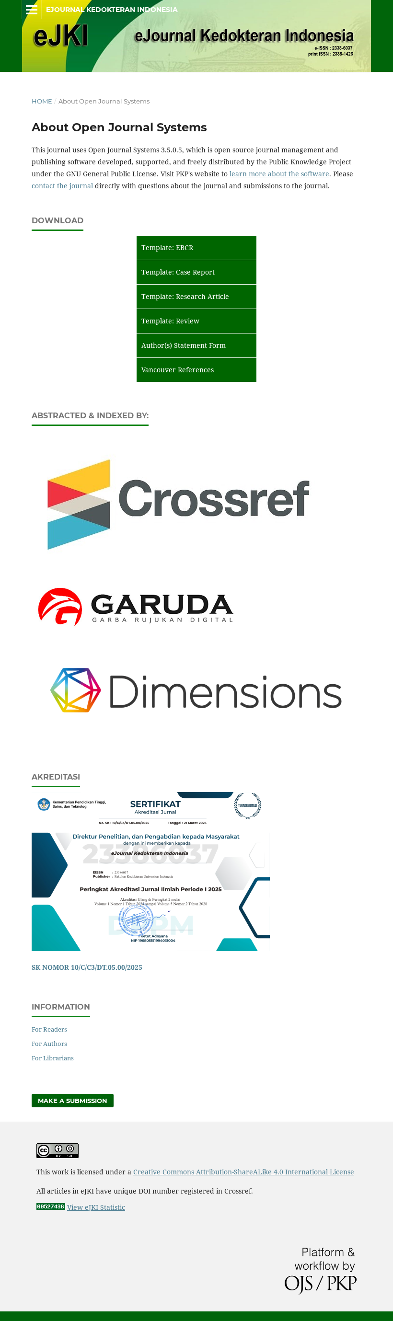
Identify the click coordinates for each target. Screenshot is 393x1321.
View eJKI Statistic (96, 1207)
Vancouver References (177, 369)
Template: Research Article (185, 296)
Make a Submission (72, 1100)
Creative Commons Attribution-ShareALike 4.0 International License (243, 1171)
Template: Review (170, 320)
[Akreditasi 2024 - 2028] (151, 948)
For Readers (49, 1029)
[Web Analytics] (50, 1207)
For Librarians (53, 1058)
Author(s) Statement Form (183, 345)
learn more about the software (279, 173)
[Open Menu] (31, 9)
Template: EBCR (167, 247)
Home (42, 101)
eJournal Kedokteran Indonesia (112, 9)
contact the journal (62, 185)
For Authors (49, 1043)
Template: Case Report (178, 271)
